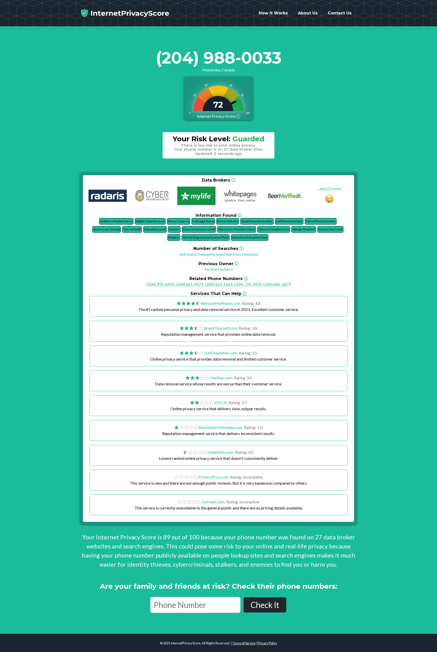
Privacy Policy (267, 643)
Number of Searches (218, 248)
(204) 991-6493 (160, 284)
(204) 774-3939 (247, 284)
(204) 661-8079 (189, 284)
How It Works (273, 13)
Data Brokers (218, 180)
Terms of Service (244, 643)
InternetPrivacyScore (129, 13)
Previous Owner (219, 263)
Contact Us (340, 13)
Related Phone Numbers (218, 278)
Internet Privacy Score (218, 116)
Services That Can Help (218, 293)
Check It (265, 605)
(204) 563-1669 (218, 284)
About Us (308, 13)
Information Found (218, 215)
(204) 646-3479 (277, 284)
